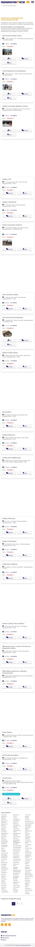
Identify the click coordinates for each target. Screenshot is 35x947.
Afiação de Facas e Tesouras (4, 818)
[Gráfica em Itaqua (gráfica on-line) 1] (7, 126)
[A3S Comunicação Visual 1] (7, 54)
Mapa (10, 63)
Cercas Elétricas (3, 881)
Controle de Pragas (16, 815)
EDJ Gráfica (7, 412)
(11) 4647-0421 (8, 572)
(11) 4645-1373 (8, 302)
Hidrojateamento (29, 821)
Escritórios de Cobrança (16, 874)
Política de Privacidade (26, 945)
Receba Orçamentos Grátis (13, 794)
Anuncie (4, 939)
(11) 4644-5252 (8, 420)
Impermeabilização (30, 823)
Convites (15, 818)
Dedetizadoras (17, 836)
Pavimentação (28, 890)
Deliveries (15, 838)
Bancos (3, 860)
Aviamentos (4, 859)
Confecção (4, 890)
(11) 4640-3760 (8, 631)
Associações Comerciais (4, 846)
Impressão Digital (28, 828)
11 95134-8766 (8, 115)
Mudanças (27, 882)
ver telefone (14, 43)
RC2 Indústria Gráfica (10, 294)
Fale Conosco (5, 937)
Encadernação (17, 859)
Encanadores (16, 860)
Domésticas (16, 852)
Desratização (16, 850)
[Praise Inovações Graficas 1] (7, 245)
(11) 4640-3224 (8, 467)
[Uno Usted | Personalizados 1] (7, 336)
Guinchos (27, 819)
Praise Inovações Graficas (12, 225)
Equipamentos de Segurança (17, 871)
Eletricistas (16, 854)
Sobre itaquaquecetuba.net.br (9, 935)
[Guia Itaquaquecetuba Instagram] (10, 924)
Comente (26, 58)
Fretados (15, 892)
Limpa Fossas (28, 848)
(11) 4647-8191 (8, 763)
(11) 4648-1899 (8, 740)
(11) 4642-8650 (8, 210)
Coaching (3, 885)
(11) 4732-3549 (8, 187)
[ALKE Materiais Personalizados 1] (7, 89)
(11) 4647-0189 (8, 526)
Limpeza (27, 850)
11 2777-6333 (7, 325)
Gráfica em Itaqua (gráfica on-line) (15, 106)
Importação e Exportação (28, 825)
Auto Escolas (4, 853)
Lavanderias (28, 844)
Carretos (3, 874)
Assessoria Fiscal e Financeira (4, 838)
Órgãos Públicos (27, 884)
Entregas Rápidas (15, 868)
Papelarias (28, 888)
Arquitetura (4, 831)
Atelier (2, 848)
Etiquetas (15, 880)
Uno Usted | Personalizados (13, 317)
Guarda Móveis (27, 817)
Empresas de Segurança (16, 856)
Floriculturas (16, 887)
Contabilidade (4, 892)
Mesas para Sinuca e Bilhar (29, 874)
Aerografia (4, 814)
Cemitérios (4, 879)
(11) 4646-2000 (8, 361)
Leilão (26, 846)
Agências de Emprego (4, 821)
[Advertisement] (17, 10)
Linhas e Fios (28, 859)
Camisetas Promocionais (4, 868)
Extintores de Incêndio (16, 883)
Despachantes (17, 849)
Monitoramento (29, 876)
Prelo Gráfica (7, 732)
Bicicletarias (4, 862)
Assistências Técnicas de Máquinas (4, 842)
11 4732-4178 (7, 234)
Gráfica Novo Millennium (11, 458)
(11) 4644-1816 (8, 443)
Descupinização (17, 845)
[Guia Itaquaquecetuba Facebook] (2, 924)
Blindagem (4, 864)
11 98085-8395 (8, 44)
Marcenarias (28, 870)
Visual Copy (7, 778)
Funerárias (28, 814)
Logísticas (27, 860)
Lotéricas (27, 865)
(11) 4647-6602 (8, 681)
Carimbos (3, 870)
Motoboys (27, 880)
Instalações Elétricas (28, 837)
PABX (26, 886)
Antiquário (3, 827)
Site (10, 58)
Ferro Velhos (16, 885)
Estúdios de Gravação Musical (16, 878)
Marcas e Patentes (27, 868)
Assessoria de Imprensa (4, 834)
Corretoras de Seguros (16, 826)
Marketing (27, 872)
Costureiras (16, 828)
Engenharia (16, 862)
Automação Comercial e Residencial (4, 856)
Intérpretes (28, 840)
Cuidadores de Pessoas (17, 834)
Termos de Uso (18, 945)
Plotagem (27, 893)
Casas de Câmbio (3, 876)
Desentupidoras (17, 847)
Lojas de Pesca (27, 863)
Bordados (3, 866)
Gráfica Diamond (8, 435)
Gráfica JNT (7, 179)
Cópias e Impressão (16, 823)
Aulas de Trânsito (3, 850)
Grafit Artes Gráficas (10, 564)
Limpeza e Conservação (28, 852)
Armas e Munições (3, 829)
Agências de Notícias (4, 824)
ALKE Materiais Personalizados (14, 71)
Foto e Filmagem (15, 889)
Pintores (27, 891)
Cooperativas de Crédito (16, 820)
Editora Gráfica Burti (10, 353)
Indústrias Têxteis (27, 834)
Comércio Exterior (3, 887)
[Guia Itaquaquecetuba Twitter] (6, 924)
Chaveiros (3, 883)
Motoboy (27, 878)
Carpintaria (4, 872)
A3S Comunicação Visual (12, 36)
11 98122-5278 (8, 79)
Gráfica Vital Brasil (9, 202)
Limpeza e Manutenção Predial (28, 856)
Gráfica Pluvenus (9, 518)
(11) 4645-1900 (8, 656)
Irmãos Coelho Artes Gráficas (13, 623)
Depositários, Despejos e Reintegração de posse (16, 842)
